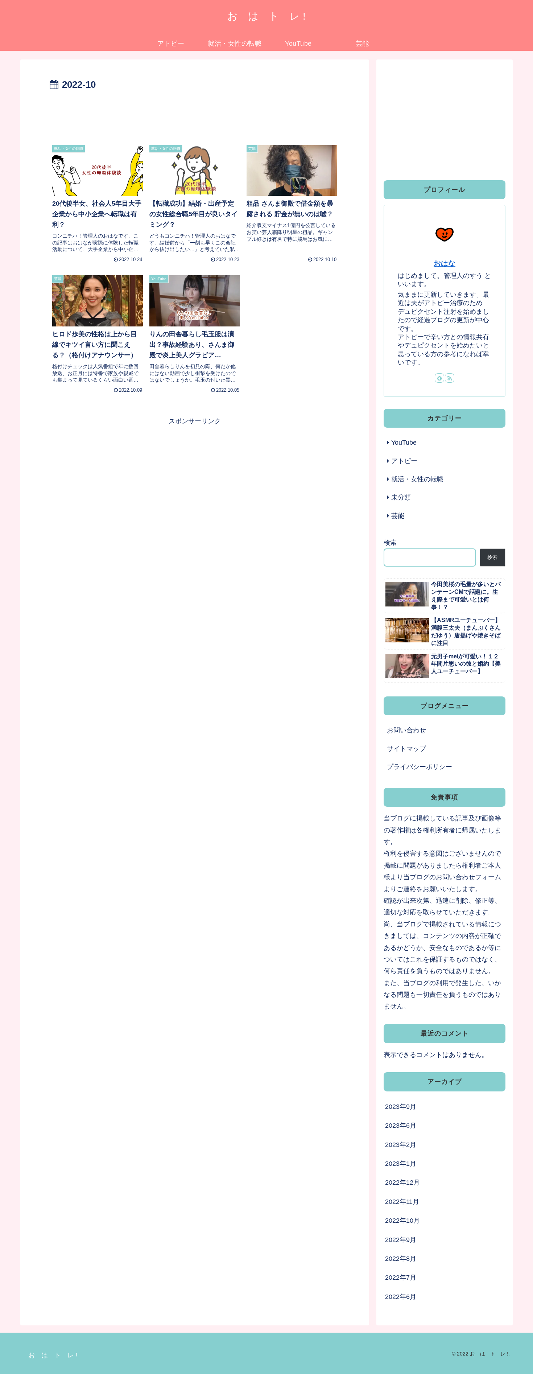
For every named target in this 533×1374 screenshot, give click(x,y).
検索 (390, 542)
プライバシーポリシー (419, 766)
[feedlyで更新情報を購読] (439, 378)
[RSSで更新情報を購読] (449, 378)
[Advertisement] (195, 113)
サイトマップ (406, 748)
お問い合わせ (406, 730)
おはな (444, 263)
